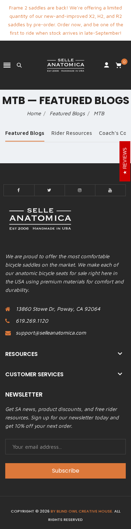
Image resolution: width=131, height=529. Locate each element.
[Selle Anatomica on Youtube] (110, 190)
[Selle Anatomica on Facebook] (19, 190)
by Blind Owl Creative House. (82, 511)
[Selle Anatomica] (66, 65)
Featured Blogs (24, 133)
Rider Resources (71, 133)
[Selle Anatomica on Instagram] (80, 190)
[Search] (19, 65)
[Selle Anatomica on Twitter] (49, 190)
